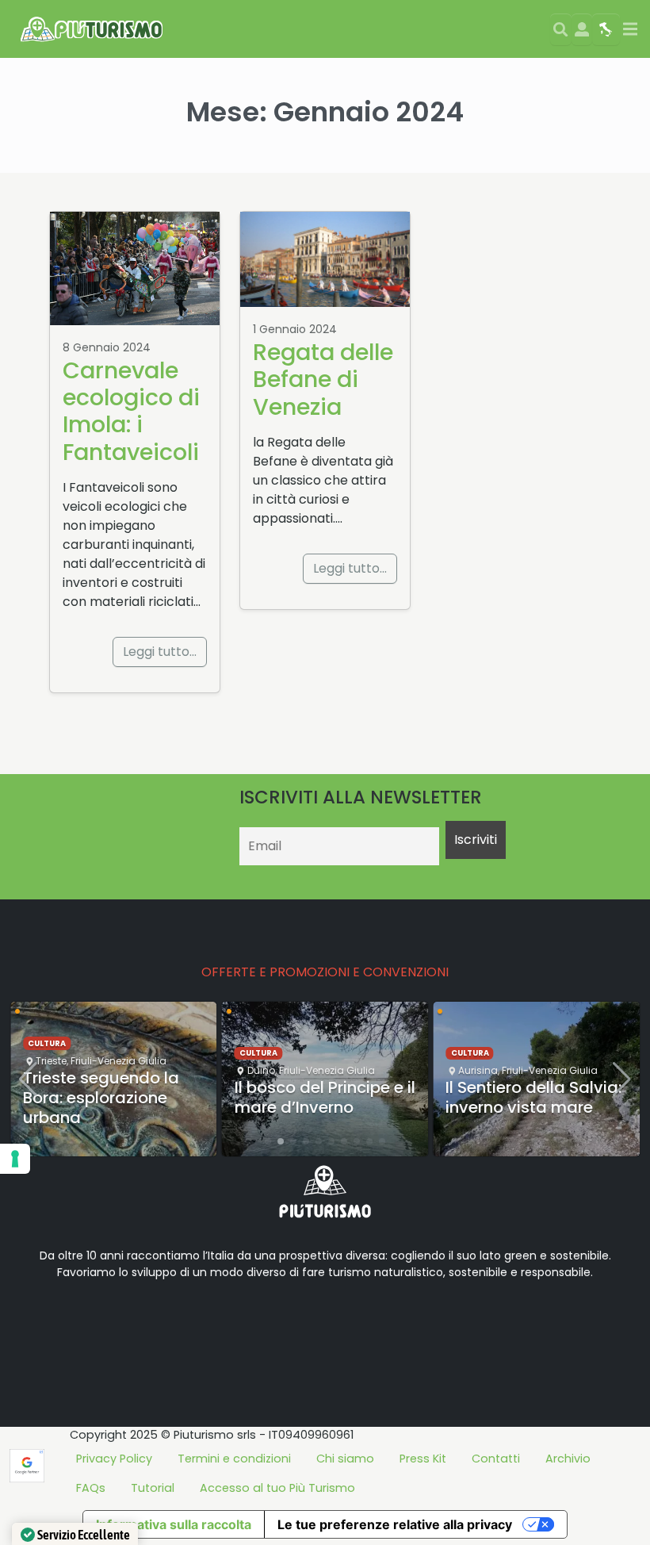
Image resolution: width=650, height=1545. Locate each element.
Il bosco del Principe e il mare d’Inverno (325, 1097)
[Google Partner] (27, 1464)
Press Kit (423, 1458)
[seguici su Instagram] (136, 1322)
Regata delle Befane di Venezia (323, 379)
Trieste (51, 1061)
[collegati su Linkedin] (35, 1322)
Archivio (568, 1458)
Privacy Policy (114, 1458)
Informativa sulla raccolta (173, 1524)
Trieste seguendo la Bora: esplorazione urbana (101, 1098)
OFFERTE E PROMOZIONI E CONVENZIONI (325, 972)
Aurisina (478, 1070)
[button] (268, 1141)
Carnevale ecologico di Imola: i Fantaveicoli (131, 411)
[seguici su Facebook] (60, 1322)
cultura (47, 1043)
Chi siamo (345, 1458)
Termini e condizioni (234, 1458)
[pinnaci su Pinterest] (161, 1322)
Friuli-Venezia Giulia (118, 1061)
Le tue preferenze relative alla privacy (394, 1524)
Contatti (496, 1458)
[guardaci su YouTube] (111, 1322)
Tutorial (152, 1488)
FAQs (90, 1488)
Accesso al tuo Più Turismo (277, 1488)
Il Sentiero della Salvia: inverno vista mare (533, 1097)
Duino (261, 1070)
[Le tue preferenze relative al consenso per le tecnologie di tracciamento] (15, 1159)
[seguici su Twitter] (85, 1322)
